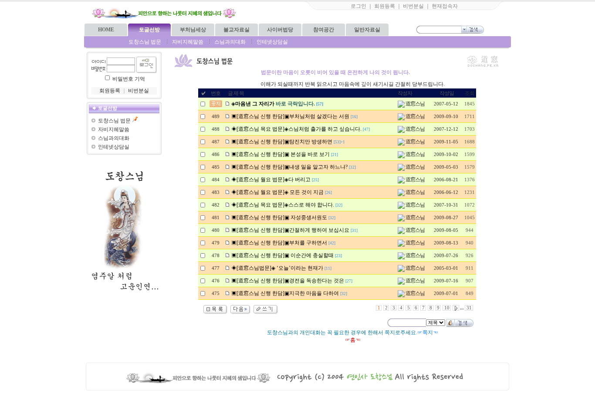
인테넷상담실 (272, 42)
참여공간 (323, 30)
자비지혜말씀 (187, 42)
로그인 (358, 6)
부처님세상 (193, 30)
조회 (469, 93)
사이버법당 (280, 30)
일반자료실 (367, 30)
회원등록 (384, 6)
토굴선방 (149, 30)
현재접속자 (445, 6)
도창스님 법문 (144, 42)
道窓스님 (415, 104)
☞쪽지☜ (427, 332)
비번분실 (413, 6)
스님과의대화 (230, 42)
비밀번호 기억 (128, 79)
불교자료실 (236, 30)
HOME (106, 30)
